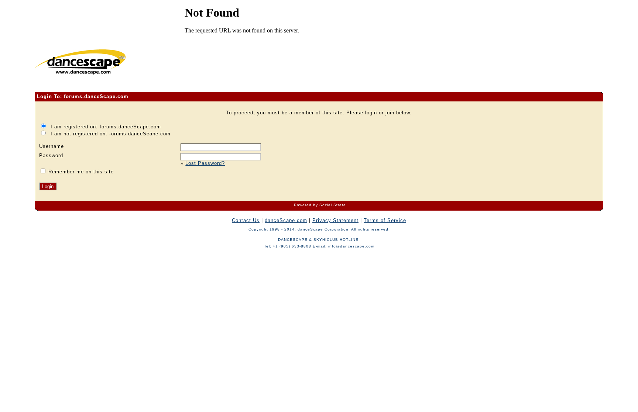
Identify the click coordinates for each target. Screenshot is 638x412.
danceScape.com (286, 220)
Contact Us (246, 220)
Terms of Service (385, 220)
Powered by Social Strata (320, 205)
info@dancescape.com (351, 246)
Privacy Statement (335, 220)
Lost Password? (205, 163)
